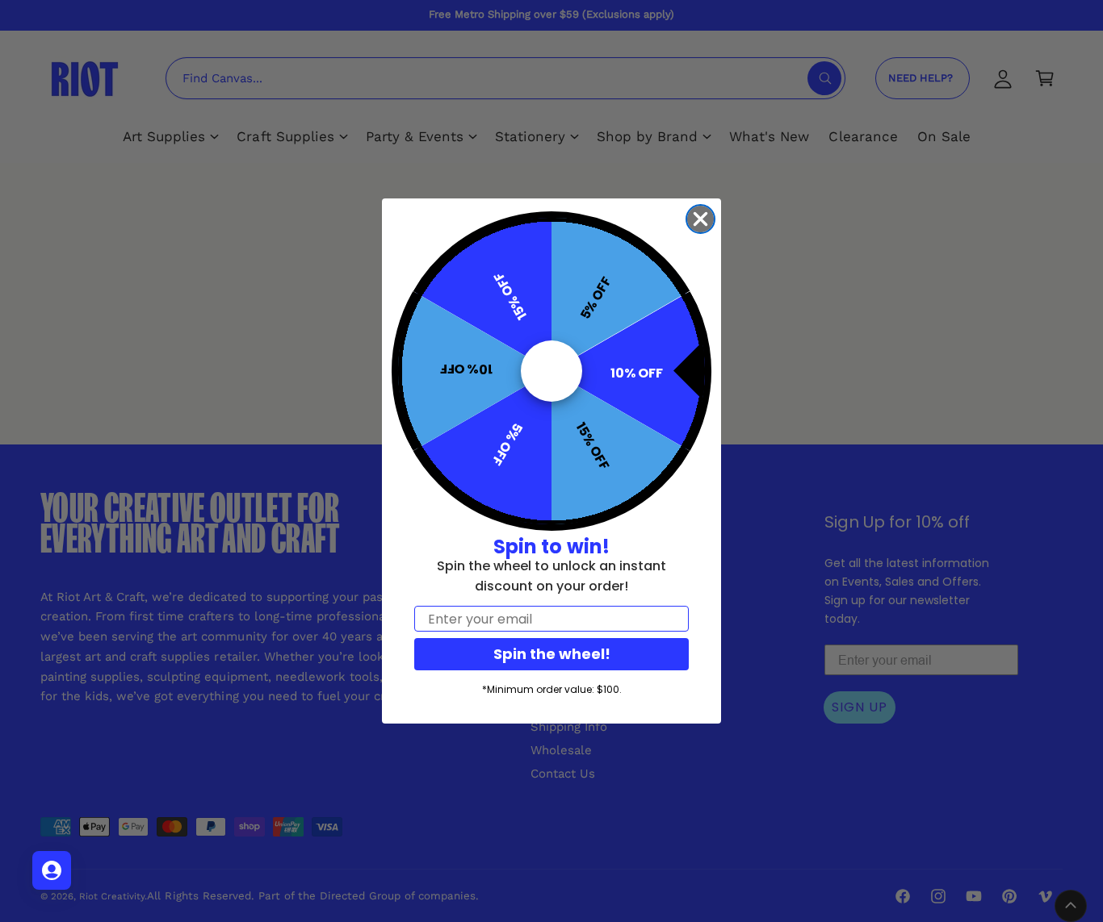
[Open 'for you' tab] (51, 870)
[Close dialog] (700, 219)
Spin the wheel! (551, 654)
